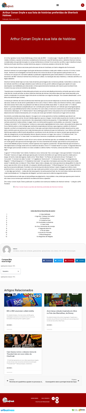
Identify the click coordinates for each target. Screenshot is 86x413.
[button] (58, 5)
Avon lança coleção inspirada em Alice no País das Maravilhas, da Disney (62, 312)
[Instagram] (53, 398)
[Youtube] (57, 398)
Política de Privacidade (42, 401)
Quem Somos (34, 398)
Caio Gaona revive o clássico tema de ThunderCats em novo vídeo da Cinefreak (21, 354)
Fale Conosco (45, 398)
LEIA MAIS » (9, 325)
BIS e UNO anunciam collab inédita (20, 311)
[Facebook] (57, 401)
